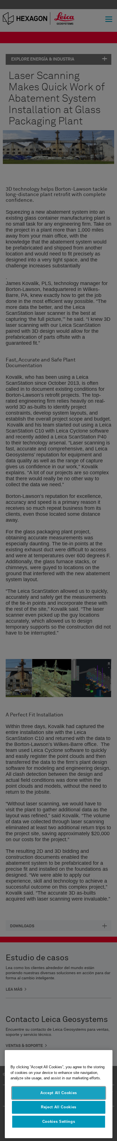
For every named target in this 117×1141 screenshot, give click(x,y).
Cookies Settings (58, 1121)
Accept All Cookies (58, 1093)
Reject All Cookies (58, 1107)
